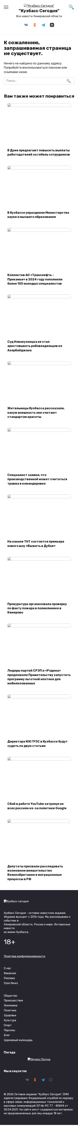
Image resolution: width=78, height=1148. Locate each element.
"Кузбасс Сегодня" (39, 10)
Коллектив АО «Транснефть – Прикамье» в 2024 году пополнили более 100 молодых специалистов (34, 279)
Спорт (8, 1025)
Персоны (9, 1030)
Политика (10, 1010)
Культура (10, 1020)
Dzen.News (11, 983)
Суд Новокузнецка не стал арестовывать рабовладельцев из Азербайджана (34, 346)
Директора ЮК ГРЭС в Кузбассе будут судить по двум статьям (37, 743)
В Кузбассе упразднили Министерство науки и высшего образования (38, 215)
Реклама (9, 978)
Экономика (10, 1005)
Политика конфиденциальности (24, 956)
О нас (7, 968)
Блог (7, 1035)
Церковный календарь (18, 1040)
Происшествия (13, 1000)
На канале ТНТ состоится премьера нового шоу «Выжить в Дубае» (35, 544)
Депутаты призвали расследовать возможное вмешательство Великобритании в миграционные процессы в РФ (35, 872)
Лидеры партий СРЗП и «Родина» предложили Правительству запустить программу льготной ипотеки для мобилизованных (39, 677)
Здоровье (10, 1015)
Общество (10, 995)
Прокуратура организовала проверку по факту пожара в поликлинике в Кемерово (37, 608)
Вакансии (10, 973)
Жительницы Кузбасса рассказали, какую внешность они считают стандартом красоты (36, 412)
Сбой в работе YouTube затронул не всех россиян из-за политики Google (36, 806)
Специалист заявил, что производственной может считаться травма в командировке (37, 479)
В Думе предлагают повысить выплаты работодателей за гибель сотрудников (38, 152)
